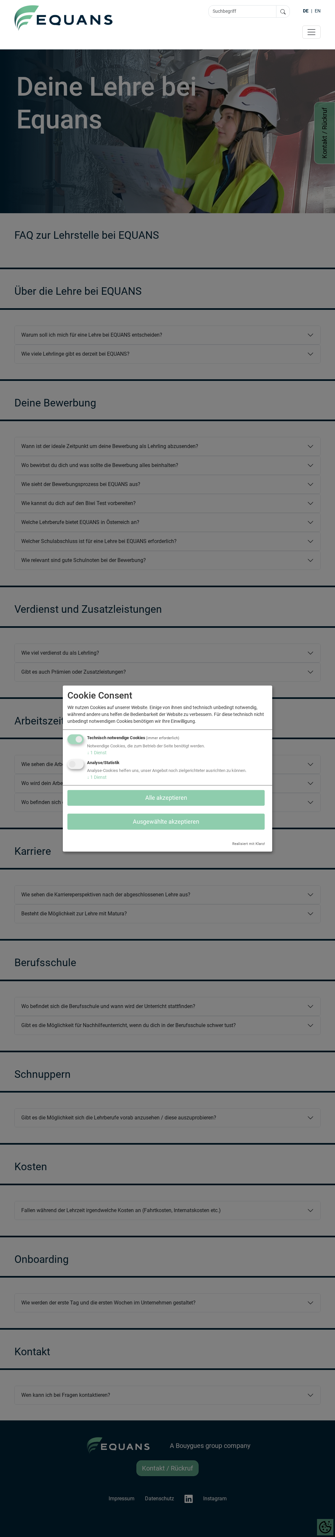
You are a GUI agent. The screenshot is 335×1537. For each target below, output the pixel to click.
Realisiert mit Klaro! (248, 844)
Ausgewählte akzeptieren (166, 821)
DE (306, 11)
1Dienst (97, 752)
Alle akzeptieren (166, 798)
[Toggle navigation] (311, 32)
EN (318, 11)
